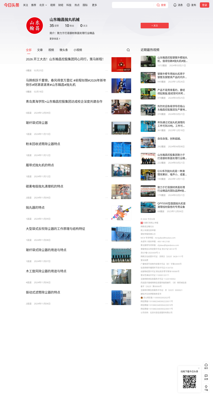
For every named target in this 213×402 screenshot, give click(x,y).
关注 (83, 25)
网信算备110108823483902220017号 (157, 301)
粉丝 (69, 25)
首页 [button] (206, 368)
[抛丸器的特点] (121, 213)
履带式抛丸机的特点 (40, 165)
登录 (204, 5)
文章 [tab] (40, 50)
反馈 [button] (206, 379)
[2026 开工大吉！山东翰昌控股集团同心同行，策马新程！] (121, 64)
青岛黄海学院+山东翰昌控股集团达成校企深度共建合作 (64, 101)
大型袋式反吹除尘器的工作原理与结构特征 (55, 229)
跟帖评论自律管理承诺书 (151, 294)
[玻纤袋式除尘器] (121, 128)
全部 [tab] (28, 50)
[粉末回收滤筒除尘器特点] (121, 149)
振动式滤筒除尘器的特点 (43, 292)
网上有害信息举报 (148, 230)
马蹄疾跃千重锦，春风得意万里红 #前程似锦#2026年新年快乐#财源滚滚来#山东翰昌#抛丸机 (66, 82)
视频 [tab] (51, 50)
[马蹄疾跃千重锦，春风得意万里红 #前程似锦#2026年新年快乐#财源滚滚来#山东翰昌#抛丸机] (121, 85)
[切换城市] (46, 5)
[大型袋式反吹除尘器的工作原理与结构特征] (121, 234)
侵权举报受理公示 (148, 234)
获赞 (54, 25)
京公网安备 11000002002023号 (156, 297)
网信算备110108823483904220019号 (157, 305)
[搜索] (128, 51)
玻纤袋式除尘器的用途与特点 (46, 250)
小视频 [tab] (78, 50)
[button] (25, 5)
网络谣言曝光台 (147, 226)
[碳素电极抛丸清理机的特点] (121, 191)
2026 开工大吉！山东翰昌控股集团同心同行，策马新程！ (65, 59)
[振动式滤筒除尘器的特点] (121, 297)
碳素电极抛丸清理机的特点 (44, 186)
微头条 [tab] (64, 50)
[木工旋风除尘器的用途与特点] (121, 276)
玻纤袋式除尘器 (37, 123)
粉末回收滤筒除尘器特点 (43, 144)
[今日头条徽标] (11, 5)
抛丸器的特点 (35, 207)
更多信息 (54, 38)
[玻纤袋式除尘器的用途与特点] (121, 255)
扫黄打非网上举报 (150, 222)
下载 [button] (205, 387)
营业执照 (144, 260)
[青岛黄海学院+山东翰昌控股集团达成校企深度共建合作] (121, 107)
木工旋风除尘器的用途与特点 (46, 271)
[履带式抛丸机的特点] (121, 170)
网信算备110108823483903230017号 (157, 309)
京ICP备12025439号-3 (150, 252)
